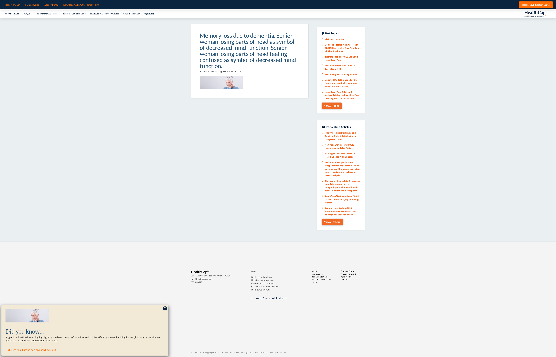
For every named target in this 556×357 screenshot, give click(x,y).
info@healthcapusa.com (202, 279)
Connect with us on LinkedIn (266, 286)
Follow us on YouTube (264, 283)
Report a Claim (347, 271)
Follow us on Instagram (264, 280)
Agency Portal (347, 276)
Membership (317, 274)
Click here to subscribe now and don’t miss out (31, 350)
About (314, 271)
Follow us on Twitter (262, 289)
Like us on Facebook (263, 277)
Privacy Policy (266, 353)
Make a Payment (348, 274)
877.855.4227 (196, 282)
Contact (344, 279)
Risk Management (319, 276)
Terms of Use (280, 353)
